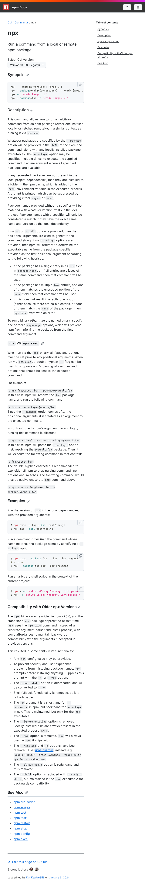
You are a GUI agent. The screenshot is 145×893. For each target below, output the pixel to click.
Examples (16, 500)
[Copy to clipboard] (80, 84)
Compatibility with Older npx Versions (42, 607)
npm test (20, 812)
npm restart (22, 823)
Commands (22, 22)
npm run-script (24, 802)
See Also (15, 792)
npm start (21, 818)
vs (23, 343)
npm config (22, 834)
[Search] (127, 7)
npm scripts (22, 807)
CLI (10, 22)
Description (18, 110)
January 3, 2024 (59, 877)
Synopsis (16, 74)
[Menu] (138, 7)
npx (33, 22)
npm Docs (19, 7)
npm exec (21, 839)
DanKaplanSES (35, 877)
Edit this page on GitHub (30, 862)
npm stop (20, 828)
